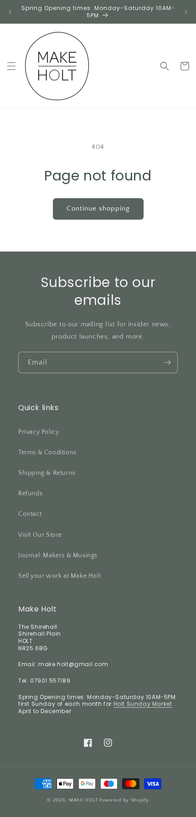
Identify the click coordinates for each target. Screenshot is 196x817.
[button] (11, 66)
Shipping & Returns (47, 473)
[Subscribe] (167, 362)
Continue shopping (98, 208)
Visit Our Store (40, 535)
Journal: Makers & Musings (58, 555)
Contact (29, 514)
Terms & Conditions (47, 452)
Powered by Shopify (124, 800)
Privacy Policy (38, 432)
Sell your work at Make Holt (59, 576)
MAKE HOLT (83, 800)
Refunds (30, 493)
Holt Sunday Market (142, 704)
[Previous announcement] (10, 12)
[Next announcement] (186, 12)
